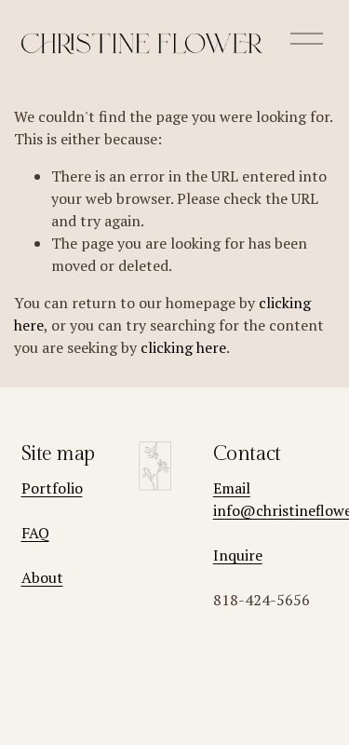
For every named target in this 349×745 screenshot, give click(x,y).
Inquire (237, 555)
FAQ (35, 532)
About (42, 577)
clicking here (183, 347)
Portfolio (52, 488)
